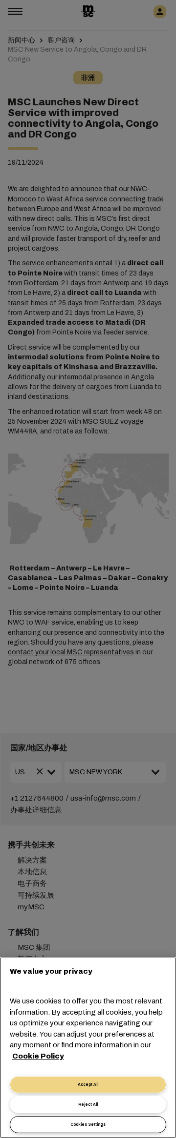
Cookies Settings (88, 1124)
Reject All (88, 1104)
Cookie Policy (38, 1056)
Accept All (88, 1084)
